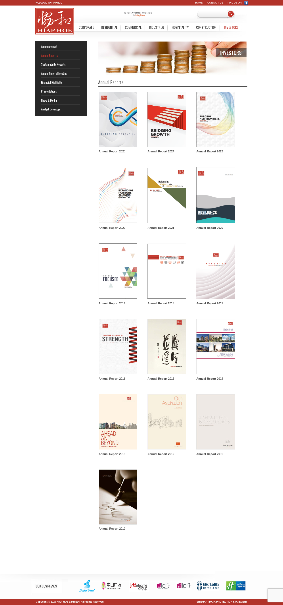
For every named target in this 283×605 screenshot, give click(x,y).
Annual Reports (49, 55)
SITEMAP (202, 601)
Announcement (49, 46)
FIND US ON (236, 2)
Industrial (156, 27)
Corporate (86, 27)
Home (199, 2)
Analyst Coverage (50, 109)
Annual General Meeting (54, 73)
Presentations (49, 91)
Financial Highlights (52, 82)
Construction (206, 27)
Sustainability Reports (53, 64)
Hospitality (180, 27)
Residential (109, 27)
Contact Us (215, 2)
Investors (231, 27)
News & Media (49, 100)
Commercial (133, 27)
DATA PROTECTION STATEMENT (228, 601)
